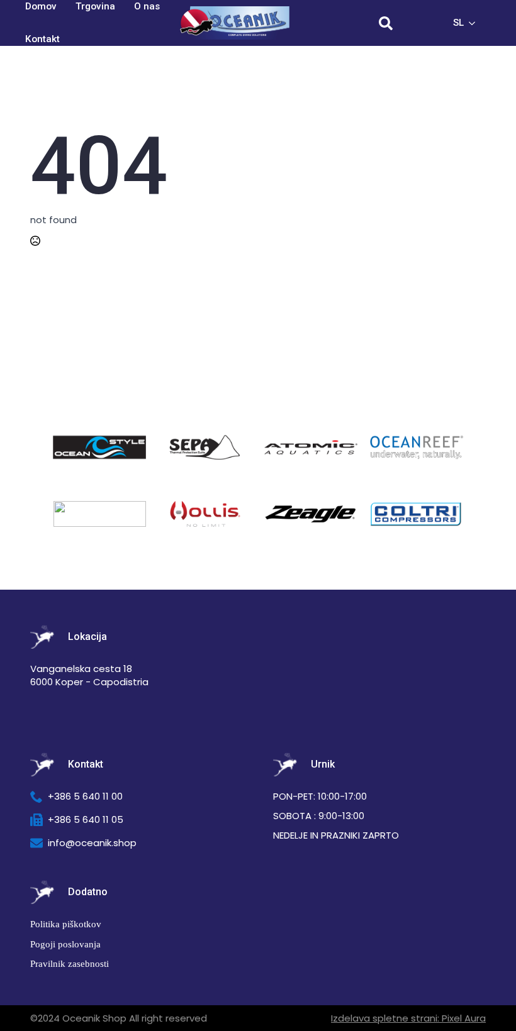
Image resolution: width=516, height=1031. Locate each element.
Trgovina (95, 6)
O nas (147, 6)
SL (458, 22)
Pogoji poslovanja (65, 944)
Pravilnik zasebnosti (69, 963)
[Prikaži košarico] (421, 23)
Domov (41, 6)
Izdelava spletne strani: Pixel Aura (408, 1018)
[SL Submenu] (476, 23)
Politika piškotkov (65, 923)
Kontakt (42, 39)
